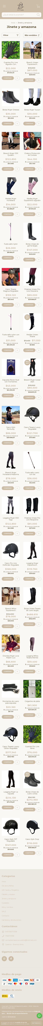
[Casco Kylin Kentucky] (17, 443)
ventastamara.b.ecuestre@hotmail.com (21, 940)
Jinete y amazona (9, 899)
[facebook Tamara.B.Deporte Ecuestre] (11, 958)
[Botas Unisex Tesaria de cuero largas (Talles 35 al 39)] (38, 624)
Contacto (5, 916)
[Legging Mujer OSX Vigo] (17, 534)
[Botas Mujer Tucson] (38, 124)
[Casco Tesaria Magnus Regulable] (17, 305)
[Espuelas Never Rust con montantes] (17, 396)
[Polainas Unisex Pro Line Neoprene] (38, 534)
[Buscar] (38, 14)
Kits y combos (7, 907)
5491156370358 (11, 932)
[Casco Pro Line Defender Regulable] (17, 579)
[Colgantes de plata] (38, 715)
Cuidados (5, 903)
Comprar (8, 78)
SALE (4, 911)
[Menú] (4, 6)
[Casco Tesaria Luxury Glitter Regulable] (17, 762)
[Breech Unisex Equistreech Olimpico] (38, 80)
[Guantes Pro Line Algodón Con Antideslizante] (17, 78)
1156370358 (9, 936)
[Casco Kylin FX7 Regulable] (17, 855)
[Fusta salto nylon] (17, 258)
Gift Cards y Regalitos (10, 890)
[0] (38, 7)
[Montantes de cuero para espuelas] (17, 717)
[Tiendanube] (9, 1017)
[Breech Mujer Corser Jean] (38, 398)
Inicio (13, 23)
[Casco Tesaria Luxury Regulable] (38, 443)
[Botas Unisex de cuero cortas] (38, 810)
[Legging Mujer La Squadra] (17, 808)
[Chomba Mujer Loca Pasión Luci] (17, 672)
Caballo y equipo (8, 894)
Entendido (36, 1023)
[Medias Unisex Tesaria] (38, 350)
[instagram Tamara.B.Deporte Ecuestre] (4, 958)
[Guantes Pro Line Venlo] (38, 762)
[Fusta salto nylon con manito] (17, 350)
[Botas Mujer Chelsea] (17, 124)
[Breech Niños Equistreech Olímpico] (17, 626)
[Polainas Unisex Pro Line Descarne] (38, 305)
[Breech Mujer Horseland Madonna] (17, 488)
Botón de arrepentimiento (17, 1013)
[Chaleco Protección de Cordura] (38, 169)
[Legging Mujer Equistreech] (38, 579)
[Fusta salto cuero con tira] (38, 488)
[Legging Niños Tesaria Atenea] (38, 672)
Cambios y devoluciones (11, 920)
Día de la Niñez (8, 886)
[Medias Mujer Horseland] (17, 214)
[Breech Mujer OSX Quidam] (17, 169)
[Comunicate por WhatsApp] (39, 1015)
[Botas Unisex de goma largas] (38, 260)
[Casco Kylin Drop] (38, 853)
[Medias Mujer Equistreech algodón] (38, 214)
